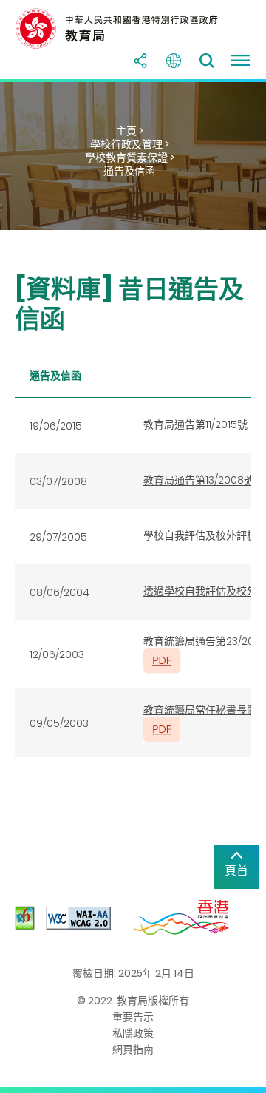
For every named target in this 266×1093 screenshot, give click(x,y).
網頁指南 (133, 1049)
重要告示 (133, 1016)
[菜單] (240, 61)
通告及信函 (129, 170)
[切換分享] (140, 61)
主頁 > (129, 131)
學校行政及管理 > (129, 144)
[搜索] (207, 61)
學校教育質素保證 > (129, 157)
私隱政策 (133, 1033)
